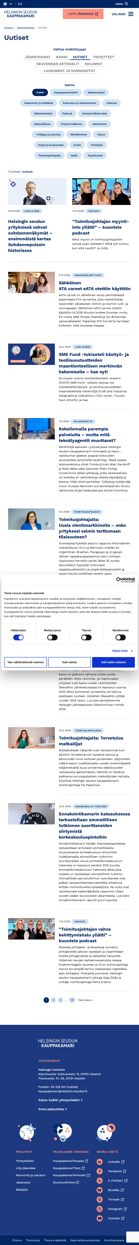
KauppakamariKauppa (68, 1161)
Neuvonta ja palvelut (30, 1175)
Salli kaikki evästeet (113, 662)
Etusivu (8, 27)
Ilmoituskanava (114, 1240)
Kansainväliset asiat (94, 113)
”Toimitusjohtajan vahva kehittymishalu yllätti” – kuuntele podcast (85, 935)
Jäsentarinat (37, 57)
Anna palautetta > (52, 1109)
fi (11, 4)
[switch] (52, 637)
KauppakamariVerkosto (69, 1175)
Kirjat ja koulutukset (51, 145)
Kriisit (77, 145)
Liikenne (111, 102)
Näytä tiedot (120, 650)
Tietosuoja (33, 1240)
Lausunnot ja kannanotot (69, 71)
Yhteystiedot (25, 1161)
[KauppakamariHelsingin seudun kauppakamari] (20, 14)
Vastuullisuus (42, 123)
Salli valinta (69, 662)
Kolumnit (94, 64)
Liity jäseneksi (81, 14)
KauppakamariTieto (67, 1168)
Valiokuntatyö (96, 92)
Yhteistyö (97, 145)
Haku (119, 4)
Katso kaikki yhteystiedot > (60, 1100)
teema (70, 85)
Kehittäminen (78, 134)
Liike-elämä (31, 211)
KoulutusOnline (64, 1182)
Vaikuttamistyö (43, 113)
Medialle (22, 1189)
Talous (101, 134)
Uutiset (80, 57)
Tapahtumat (95, 155)
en (20, 4)
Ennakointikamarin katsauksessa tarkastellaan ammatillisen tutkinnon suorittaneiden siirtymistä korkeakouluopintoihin (94, 825)
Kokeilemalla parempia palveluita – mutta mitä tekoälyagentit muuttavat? (87, 434)
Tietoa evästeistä (55, 1240)
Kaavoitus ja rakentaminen (79, 102)
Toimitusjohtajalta (49, 155)
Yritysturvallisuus (71, 123)
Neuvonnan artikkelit (57, 64)
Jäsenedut (23, 1182)
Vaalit (74, 155)
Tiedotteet (103, 57)
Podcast (67, 113)
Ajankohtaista (25, 27)
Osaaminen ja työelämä (38, 102)
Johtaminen (99, 123)
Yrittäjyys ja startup (48, 134)
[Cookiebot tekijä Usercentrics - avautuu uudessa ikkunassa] (119, 580)
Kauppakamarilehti (66, 92)
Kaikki (62, 57)
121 (72, 1000)
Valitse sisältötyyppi (69, 49)
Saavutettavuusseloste (85, 1240)
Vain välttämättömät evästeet (25, 662)
